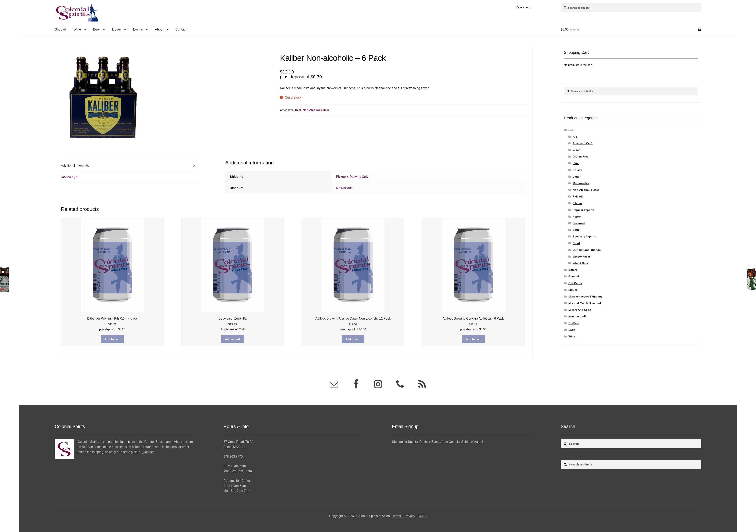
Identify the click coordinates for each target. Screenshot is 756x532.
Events (138, 29)
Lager (576, 176)
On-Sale (573, 323)
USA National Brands (587, 249)
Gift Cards (575, 283)
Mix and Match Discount (584, 303)
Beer (96, 29)
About (159, 29)
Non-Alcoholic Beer (316, 109)
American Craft (583, 143)
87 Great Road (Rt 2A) (239, 441)
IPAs (576, 163)
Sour (576, 229)
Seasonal (579, 223)
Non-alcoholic (577, 316)
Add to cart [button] (112, 339)
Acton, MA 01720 (235, 447)
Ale (575, 136)
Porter (577, 216)
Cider (576, 149)
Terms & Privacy (403, 516)
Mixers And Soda (579, 309)
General (573, 276)
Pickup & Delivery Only (352, 176)
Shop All (61, 29)
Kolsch (577, 169)
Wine (77, 29)
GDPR (422, 516)
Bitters (572, 269)
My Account (523, 7)
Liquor (116, 29)
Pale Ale (578, 196)
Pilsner (577, 203)
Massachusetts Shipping (585, 296)
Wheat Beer (580, 263)
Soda (571, 329)
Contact (180, 29)
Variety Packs (582, 256)
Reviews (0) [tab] (69, 177)
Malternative (581, 183)
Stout (576, 243)
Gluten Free (580, 156)
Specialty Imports (584, 236)
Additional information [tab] (76, 165)
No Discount (344, 188)
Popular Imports (583, 209)
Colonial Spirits (88, 441)
